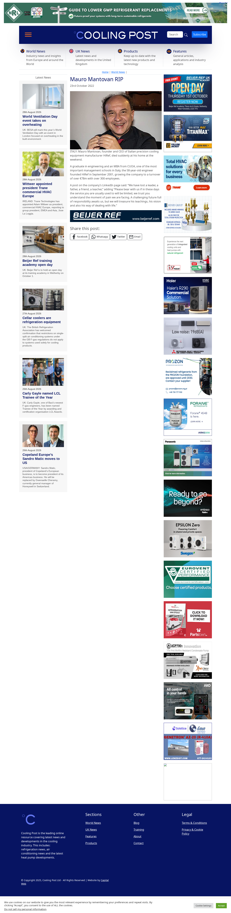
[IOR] (188, 782)
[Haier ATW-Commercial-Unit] (188, 295)
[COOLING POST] (188, 701)
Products (131, 51)
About (137, 836)
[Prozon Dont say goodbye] (188, 377)
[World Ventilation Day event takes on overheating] (43, 96)
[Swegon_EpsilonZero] (188, 539)
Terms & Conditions (194, 823)
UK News (83, 51)
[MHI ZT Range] (188, 336)
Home (105, 72)
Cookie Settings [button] (203, 905)
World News (35, 51)
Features (180, 51)
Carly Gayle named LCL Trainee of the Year (41, 395)
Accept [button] (221, 905)
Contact (139, 843)
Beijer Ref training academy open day (37, 263)
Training (139, 829)
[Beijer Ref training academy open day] (43, 239)
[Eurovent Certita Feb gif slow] (188, 579)
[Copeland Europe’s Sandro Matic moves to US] (43, 435)
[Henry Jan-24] (188, 214)
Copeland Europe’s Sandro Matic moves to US (41, 459)
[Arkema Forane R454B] (188, 417)
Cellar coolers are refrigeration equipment (41, 320)
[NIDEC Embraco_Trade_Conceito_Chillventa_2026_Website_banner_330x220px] (188, 498)
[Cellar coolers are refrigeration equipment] (43, 299)
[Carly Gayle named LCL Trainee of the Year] (43, 372)
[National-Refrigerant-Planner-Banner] (115, 13)
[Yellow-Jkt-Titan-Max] (188, 133)
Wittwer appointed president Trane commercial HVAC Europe (37, 190)
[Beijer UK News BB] (116, 216)
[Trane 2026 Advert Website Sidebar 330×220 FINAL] (188, 174)
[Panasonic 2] (188, 458)
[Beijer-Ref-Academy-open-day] (188, 93)
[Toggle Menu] (28, 35)
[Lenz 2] (188, 741)
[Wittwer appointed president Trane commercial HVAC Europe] (43, 164)
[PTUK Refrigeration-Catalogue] (188, 620)
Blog (136, 823)
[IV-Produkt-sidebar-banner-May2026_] (188, 255)
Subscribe (199, 34)
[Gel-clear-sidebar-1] (188, 660)
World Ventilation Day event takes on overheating (39, 120)
